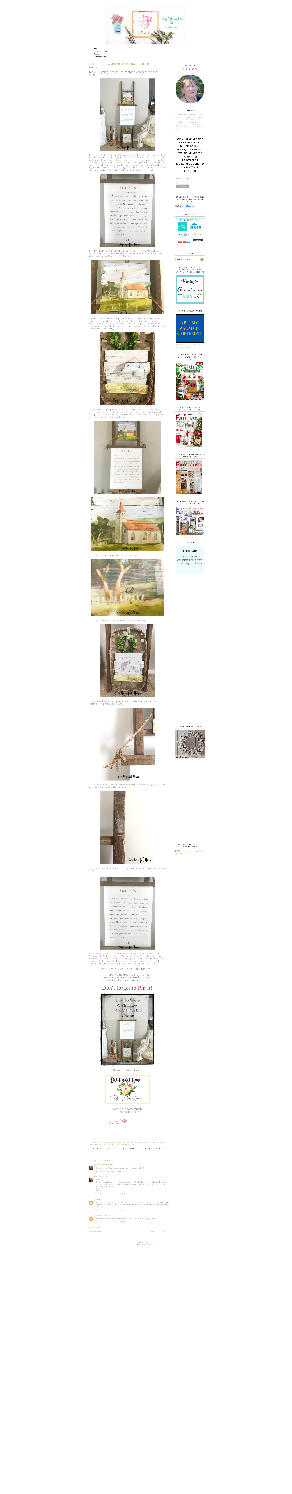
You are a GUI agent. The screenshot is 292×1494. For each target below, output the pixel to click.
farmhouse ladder (129, 1142)
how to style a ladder (147, 1142)
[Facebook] (183, 69)
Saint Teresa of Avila (112, 1144)
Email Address (182, 178)
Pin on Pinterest (127, 1148)
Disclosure (97, 54)
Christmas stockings (121, 160)
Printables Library (100, 57)
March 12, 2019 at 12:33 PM (110, 1171)
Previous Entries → (158, 1231)
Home (96, 48)
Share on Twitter (153, 1148)
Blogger (150, 1242)
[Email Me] (196, 69)
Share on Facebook (101, 1148)
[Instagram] (192, 69)
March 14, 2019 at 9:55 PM (110, 1222)
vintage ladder (127, 1144)
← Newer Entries (94, 1231)
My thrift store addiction (102, 1165)
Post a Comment (95, 1227)
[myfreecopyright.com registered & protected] (189, 853)
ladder (160, 1142)
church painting (114, 1142)
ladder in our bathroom (132, 157)
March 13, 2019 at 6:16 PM (110, 1210)
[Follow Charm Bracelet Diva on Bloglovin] (185, 207)
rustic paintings (95, 1144)
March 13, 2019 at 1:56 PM (110, 1194)
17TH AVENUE (149, 1244)
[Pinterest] (189, 69)
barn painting (100, 1142)
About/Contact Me (100, 51)
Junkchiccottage (99, 1176)
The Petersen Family (100, 1215)
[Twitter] (186, 69)
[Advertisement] (189, 613)
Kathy (96, 1199)
